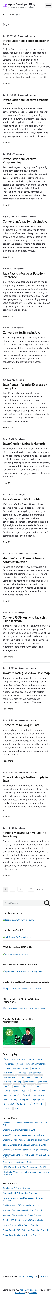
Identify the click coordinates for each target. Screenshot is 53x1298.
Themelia (33, 1292)
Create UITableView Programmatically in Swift (23, 1135)
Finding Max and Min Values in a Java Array (24, 834)
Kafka (15, 1091)
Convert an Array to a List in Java (25, 221)
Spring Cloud (38, 1099)
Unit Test (8, 1108)
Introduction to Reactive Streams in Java (25, 101)
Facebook (45, 1276)
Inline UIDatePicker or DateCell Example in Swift (24, 1145)
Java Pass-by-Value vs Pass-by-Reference (24, 275)
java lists (7, 1082)
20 (31, 889)
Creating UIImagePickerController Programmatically (26, 1140)
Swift (36, 1104)
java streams (29, 1082)
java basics (21, 1073)
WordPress (20, 1292)
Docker (7, 1068)
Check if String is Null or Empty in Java (25, 778)
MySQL (16, 1095)
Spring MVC (9, 1104)
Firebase (16, 1068)
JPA (23, 1086)
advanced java (18, 1059)
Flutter (26, 1068)
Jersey (16, 1086)
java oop (17, 1082)
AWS (40, 1059)
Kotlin (33, 1091)
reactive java (38, 1095)
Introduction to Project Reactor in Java (26, 42)
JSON (30, 1086)
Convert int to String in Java (22, 332)
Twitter (21, 1276)
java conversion (36, 1073)
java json (38, 1077)
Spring (14, 1099)
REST (6, 1099)
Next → (39, 889)
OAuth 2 (26, 1095)
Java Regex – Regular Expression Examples (25, 386)
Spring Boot (25, 1099)
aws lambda (9, 1064)
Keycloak (25, 1091)
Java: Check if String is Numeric (24, 443)
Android (31, 1059)
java (45, 1068)
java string (42, 1082)
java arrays (8, 1073)
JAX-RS (7, 1086)
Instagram (32, 1276)
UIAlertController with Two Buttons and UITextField (25, 1167)
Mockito (7, 1095)
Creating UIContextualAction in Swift (19, 1130)
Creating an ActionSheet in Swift (17, 1162)
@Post (6, 1059)
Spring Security (24, 1104)
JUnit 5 (7, 1091)
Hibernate (35, 1068)
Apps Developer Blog (29, 1290)
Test (43, 1104)
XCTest (17, 1108)
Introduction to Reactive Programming (19, 160)
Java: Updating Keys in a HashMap (26, 673)
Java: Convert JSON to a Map (22, 499)
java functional (25, 1077)
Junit (38, 1086)
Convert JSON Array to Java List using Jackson (25, 619)
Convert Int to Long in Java (21, 725)
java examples (10, 1077)
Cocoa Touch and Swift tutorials (31, 1064)
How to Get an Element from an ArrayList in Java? (24, 560)
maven (42, 1091)
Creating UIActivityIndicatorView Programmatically (25, 1150)
